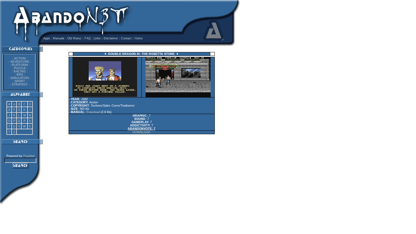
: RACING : (20, 71)
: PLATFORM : (20, 65)
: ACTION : (20, 58)
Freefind (28, 156)
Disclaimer (111, 38)
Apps (46, 38)
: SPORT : (20, 81)
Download (93, 112)
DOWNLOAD (141, 132)
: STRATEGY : (20, 84)
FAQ (87, 38)
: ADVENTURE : (19, 61)
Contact (126, 38)
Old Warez (74, 38)
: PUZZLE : (20, 68)
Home (139, 38)
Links (97, 38)
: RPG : (20, 74)
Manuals (58, 38)
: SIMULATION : (19, 78)
